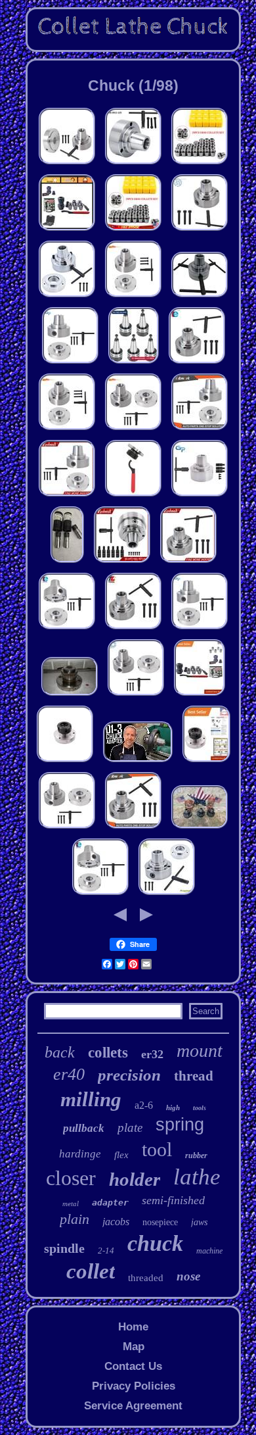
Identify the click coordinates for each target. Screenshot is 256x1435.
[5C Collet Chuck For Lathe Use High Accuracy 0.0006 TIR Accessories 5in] (133, 164)
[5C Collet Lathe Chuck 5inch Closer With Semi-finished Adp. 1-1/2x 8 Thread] (133, 297)
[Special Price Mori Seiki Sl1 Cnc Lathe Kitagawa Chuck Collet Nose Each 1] (199, 828)
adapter (110, 1202)
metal (70, 1203)
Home (133, 1327)
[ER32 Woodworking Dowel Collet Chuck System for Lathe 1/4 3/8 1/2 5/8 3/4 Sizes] (66, 230)
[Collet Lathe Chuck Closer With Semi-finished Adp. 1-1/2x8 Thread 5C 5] (66, 629)
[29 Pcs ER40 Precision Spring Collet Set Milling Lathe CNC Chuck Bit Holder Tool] (199, 164)
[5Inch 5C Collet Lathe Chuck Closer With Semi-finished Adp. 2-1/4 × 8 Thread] (166, 894)
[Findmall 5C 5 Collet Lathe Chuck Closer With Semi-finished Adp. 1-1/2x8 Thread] (66, 496)
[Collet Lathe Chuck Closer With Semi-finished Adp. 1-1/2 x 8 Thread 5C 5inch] (100, 894)
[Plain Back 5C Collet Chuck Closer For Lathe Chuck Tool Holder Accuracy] (199, 297)
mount (200, 1050)
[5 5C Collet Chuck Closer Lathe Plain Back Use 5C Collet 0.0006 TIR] (133, 629)
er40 (69, 1074)
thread (193, 1076)
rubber (196, 1155)
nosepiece (160, 1222)
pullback (83, 1128)
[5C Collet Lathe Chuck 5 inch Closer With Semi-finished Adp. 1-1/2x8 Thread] (133, 430)
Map (133, 1346)
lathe (197, 1177)
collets (108, 1052)
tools (199, 1107)
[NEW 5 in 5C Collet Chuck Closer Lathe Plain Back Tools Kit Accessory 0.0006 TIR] (196, 363)
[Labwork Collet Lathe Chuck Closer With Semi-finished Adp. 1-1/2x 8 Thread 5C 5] (199, 430)
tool (157, 1149)
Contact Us (133, 1366)
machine (209, 1250)
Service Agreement (133, 1405)
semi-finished (173, 1200)
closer (71, 1178)
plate (129, 1127)
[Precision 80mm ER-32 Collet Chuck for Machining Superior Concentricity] (206, 762)
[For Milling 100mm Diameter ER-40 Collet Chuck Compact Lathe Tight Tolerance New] (133, 496)
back (60, 1052)
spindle (64, 1248)
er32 (152, 1054)
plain (74, 1219)
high (173, 1107)
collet (90, 1271)
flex (121, 1155)
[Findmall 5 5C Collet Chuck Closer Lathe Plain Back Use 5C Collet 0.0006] (188, 562)
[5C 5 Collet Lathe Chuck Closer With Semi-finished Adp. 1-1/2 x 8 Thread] (66, 828)
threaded (145, 1278)
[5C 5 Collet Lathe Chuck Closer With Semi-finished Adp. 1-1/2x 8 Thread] (66, 164)
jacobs (115, 1221)
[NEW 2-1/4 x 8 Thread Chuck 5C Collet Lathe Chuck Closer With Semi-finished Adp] (66, 297)
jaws (199, 1222)
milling (90, 1099)
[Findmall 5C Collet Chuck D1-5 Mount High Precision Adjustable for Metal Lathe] (122, 562)
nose (188, 1276)
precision (129, 1075)
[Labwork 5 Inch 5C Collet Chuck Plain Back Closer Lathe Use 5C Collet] (133, 828)
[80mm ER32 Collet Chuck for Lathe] (64, 762)
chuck (155, 1243)
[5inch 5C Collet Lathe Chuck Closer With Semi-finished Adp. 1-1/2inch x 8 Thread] (70, 363)
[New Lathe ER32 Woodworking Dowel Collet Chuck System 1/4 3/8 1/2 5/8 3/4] (199, 695)
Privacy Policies (133, 1386)
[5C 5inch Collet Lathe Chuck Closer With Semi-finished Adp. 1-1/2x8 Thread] (135, 695)
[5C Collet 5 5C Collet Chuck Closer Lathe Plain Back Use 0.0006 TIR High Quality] (199, 230)
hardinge (80, 1154)
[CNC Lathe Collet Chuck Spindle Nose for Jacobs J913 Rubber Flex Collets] (69, 695)
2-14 (106, 1250)
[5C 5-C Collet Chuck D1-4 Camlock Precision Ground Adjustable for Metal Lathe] (199, 496)
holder (134, 1179)
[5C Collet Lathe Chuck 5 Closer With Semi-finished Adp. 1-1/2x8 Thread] (66, 430)
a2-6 (144, 1105)
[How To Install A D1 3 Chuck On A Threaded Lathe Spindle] (138, 762)
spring (180, 1124)
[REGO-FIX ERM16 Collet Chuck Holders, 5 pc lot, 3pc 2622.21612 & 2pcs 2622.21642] (67, 562)
